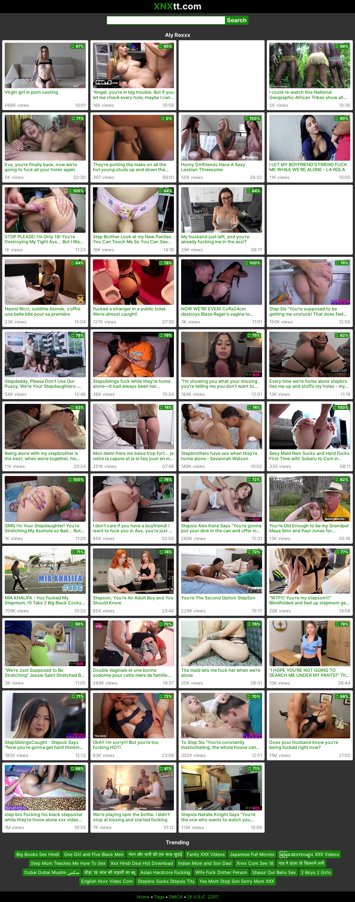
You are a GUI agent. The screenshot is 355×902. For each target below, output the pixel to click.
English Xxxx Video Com (107, 881)
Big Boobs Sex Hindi (37, 854)
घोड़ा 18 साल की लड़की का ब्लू (109, 872)
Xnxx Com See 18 (255, 863)
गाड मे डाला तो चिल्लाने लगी (301, 863)
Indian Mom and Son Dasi (205, 863)
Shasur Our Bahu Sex (274, 872)
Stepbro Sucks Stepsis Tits (166, 881)
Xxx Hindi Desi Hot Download (142, 863)
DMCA (176, 896)
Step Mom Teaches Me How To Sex (68, 863)
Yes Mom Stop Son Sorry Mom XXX (236, 881)
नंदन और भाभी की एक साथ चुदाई (155, 854)
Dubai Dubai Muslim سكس (51, 872)
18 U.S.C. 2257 (203, 896)
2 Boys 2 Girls (316, 872)
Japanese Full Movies (252, 854)
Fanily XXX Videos (206, 854)
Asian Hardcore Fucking (165, 872)
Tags (159, 896)
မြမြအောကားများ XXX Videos (309, 854)
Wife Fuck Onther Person (221, 872)
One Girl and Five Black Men (93, 854)
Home (143, 896)
